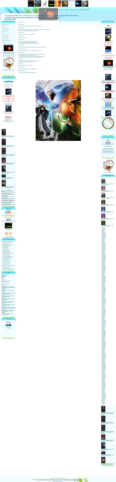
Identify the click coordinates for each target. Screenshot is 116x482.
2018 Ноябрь (104, 322)
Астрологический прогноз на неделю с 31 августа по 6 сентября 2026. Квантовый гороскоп (8, 136)
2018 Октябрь (104, 321)
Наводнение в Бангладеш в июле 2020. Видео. (27, 61)
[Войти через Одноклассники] (10, 212)
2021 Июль (103, 351)
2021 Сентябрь (104, 353)
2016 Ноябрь (104, 300)
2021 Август (103, 352)
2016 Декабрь (104, 301)
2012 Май (103, 251)
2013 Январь (104, 258)
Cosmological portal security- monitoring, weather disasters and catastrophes (32, 17)
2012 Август (103, 254)
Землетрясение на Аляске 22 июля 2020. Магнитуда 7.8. (28, 42)
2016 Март (103, 293)
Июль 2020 (8, 80)
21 (5, 86)
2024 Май (103, 380)
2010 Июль (103, 231)
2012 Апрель (104, 250)
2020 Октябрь (104, 343)
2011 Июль (103, 242)
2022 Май (103, 360)
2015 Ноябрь (104, 289)
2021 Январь (104, 346)
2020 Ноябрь (104, 344)
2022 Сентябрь (104, 364)
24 (9, 86)
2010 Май (103, 229)
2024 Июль (103, 381)
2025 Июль (103, 391)
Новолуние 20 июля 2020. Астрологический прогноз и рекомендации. (30, 50)
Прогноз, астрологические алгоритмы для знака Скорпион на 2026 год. (107, 212)
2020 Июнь (103, 339)
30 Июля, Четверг (21, 27)
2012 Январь (104, 247)
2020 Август (103, 341)
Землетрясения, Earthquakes (6, 241)
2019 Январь (104, 324)
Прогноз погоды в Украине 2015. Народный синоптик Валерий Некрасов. (8, 293)
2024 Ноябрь (104, 385)
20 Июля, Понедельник (22, 48)
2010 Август (103, 232)
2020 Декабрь (104, 345)
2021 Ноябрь (104, 355)
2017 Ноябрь (104, 311)
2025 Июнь (103, 390)
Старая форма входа (8, 214)
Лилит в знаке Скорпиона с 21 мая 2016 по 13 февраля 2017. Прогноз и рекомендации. (8, 307)
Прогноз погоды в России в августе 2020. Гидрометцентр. (29, 30)
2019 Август (103, 330)
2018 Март (103, 315)
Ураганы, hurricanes (5, 250)
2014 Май (103, 273)
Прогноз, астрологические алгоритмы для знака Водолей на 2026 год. (107, 191)
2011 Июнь (103, 241)
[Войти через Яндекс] (8, 212)
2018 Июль (103, 318)
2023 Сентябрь (104, 375)
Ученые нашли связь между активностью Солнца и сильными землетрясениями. (32, 56)
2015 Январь (104, 280)
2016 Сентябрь (104, 298)
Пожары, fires (4, 247)
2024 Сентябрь (104, 383)
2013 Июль (103, 264)
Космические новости (5, 266)
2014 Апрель (104, 272)
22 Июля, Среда (20, 39)
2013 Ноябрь (104, 267)
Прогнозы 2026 (10, 19)
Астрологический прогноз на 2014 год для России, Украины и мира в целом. (8, 302)
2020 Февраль (104, 336)
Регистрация (84, 9)
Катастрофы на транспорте (6, 260)
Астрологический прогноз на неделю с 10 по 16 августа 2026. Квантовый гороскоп (8, 163)
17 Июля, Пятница (21, 52)
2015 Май (103, 284)
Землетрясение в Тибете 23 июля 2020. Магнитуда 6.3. (28, 41)
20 (4, 86)
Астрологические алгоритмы (6, 269)
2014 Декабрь (104, 279)
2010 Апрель (104, 228)
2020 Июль (103, 340)
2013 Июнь (103, 263)
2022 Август (103, 363)
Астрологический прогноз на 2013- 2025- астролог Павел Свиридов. (8, 296)
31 (9, 87)
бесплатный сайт (58, 481)
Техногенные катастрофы (6, 257)
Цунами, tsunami (4, 254)
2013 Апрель (104, 261)
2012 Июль (103, 253)
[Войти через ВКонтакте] (6, 212)
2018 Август (103, 319)
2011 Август (103, 243)
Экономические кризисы (6, 252)
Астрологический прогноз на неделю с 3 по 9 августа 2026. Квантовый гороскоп (8, 187)
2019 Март (103, 326)
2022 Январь (104, 357)
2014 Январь (104, 269)
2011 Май (103, 240)
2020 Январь (104, 335)
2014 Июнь (103, 274)
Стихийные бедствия (5, 264)
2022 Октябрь (104, 365)
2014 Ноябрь (104, 278)
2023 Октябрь (104, 376)
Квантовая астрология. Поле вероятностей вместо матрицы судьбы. (8, 172)
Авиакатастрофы (5, 259)
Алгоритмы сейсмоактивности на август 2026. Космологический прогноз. (8, 178)
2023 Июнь (103, 372)
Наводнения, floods (5, 245)
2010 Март (103, 227)
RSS (89, 9)
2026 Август (103, 403)
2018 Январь (104, 313)
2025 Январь (104, 387)
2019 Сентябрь (104, 331)
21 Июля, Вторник (21, 45)
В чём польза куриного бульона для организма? (27, 34)
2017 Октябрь (104, 310)
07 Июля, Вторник (21, 67)
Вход (87, 9)
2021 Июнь (103, 350)
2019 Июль (103, 329)
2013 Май (103, 262)
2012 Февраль (104, 248)
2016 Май (103, 295)
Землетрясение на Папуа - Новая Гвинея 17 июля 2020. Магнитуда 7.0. (31, 57)
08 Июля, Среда (20, 63)
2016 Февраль (104, 292)
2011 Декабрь (104, 246)
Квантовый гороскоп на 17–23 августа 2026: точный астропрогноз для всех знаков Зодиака (8, 155)
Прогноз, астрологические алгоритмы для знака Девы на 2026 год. (107, 225)
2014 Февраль (104, 270)
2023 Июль (103, 373)
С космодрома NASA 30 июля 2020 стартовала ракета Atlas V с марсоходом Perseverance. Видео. (35, 29)
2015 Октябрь (104, 288)
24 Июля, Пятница (21, 32)
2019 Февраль (104, 325)
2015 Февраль (104, 281)
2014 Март (103, 271)
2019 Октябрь (104, 332)
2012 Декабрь (104, 257)
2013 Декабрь (104, 268)
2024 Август (103, 382)
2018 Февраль (104, 314)
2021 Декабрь (104, 356)
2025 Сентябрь (104, 393)
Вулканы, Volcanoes (5, 243)
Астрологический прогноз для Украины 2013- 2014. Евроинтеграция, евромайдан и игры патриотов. (8, 287)
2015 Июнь (103, 285)
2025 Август (103, 392)
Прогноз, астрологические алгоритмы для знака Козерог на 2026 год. (107, 198)
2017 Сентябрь (104, 309)
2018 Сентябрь (104, 320)
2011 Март (103, 238)
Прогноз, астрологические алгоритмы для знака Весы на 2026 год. (107, 219)
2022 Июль (103, 362)
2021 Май (103, 349)
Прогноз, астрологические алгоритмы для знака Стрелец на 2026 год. (107, 205)
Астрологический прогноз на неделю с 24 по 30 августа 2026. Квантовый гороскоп (8, 146)
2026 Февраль (104, 398)
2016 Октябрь (104, 299)
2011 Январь (104, 236)
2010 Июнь (103, 230)
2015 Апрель (104, 283)
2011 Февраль (104, 237)
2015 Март (103, 282)
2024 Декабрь (104, 386)
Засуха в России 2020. (23, 37)
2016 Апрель (104, 294)
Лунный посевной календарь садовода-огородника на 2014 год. (8, 314)
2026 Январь (104, 397)
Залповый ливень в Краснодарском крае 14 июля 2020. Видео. (29, 60)
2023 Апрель (104, 370)
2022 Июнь (103, 361)
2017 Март (103, 304)
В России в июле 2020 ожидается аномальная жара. (28, 72)
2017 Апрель (104, 305)
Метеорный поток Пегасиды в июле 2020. (26, 65)
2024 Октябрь (104, 384)
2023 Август (103, 374)
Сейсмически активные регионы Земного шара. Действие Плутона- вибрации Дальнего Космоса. (8, 311)
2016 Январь (104, 291)
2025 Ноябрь (104, 395)
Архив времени (4, 267)
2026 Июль (103, 402)
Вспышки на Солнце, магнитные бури (8, 265)
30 (8, 87)
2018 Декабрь (104, 323)
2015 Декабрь (104, 290)
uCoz (62, 481)
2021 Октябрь (104, 354)
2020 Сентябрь (104, 342)
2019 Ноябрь (104, 333)
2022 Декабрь (104, 367)
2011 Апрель (103, 239)
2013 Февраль (104, 259)
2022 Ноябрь (104, 366)
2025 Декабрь (104, 396)
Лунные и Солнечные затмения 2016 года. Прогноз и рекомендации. (8, 304)
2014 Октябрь (104, 277)
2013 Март (103, 260)
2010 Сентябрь (104, 233)
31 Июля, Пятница (21, 24)
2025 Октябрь (104, 394)
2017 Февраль (104, 303)
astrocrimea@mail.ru (76, 480)
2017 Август (103, 308)
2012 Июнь (103, 252)
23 (8, 86)
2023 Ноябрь (104, 377)
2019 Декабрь (104, 334)
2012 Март (103, 249)
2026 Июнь (103, 401)
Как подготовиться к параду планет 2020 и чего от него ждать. (29, 43)
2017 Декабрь (104, 312)
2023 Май (103, 371)
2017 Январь (104, 302)
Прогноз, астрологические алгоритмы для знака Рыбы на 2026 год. (107, 184)
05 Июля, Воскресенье (21, 70)
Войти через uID (8, 210)
